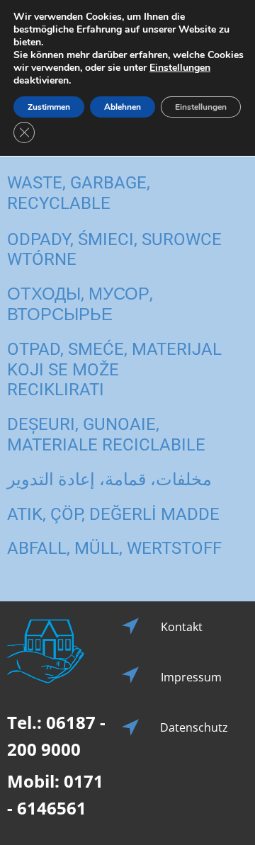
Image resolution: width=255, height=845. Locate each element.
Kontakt (182, 627)
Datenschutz (194, 727)
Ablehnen (122, 107)
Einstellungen (179, 68)
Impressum (191, 677)
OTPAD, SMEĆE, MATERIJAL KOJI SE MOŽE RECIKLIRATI (114, 369)
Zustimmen (49, 107)
